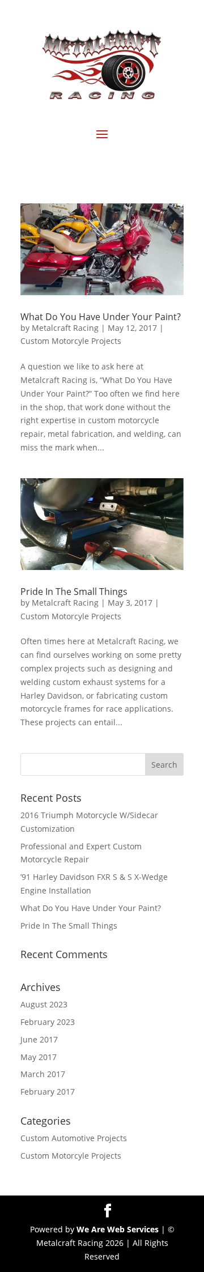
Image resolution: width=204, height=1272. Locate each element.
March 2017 (42, 1074)
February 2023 (47, 1021)
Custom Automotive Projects (73, 1138)
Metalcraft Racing (65, 327)
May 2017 (38, 1057)
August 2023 (43, 1004)
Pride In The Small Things (74, 591)
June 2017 (39, 1039)
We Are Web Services (117, 1229)
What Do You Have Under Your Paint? (100, 316)
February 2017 (47, 1091)
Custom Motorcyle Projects (70, 340)
